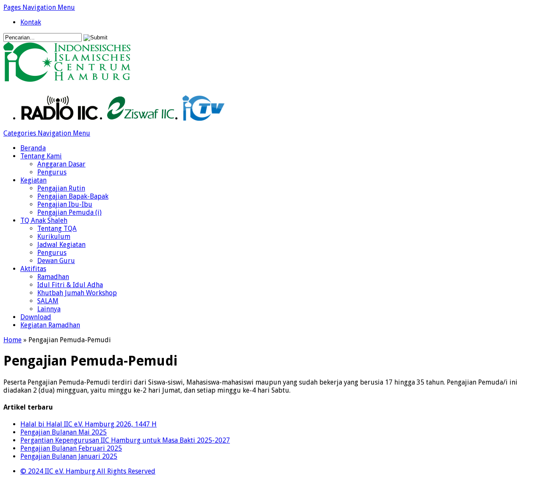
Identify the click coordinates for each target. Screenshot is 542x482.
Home (12, 340)
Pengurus (51, 172)
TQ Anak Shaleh (43, 220)
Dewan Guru (56, 261)
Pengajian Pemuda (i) (69, 212)
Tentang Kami (41, 156)
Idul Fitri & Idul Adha (70, 285)
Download (35, 317)
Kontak (30, 22)
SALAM (47, 301)
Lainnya (49, 309)
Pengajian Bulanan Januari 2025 (68, 456)
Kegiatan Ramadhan (50, 325)
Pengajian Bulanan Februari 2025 (71, 448)
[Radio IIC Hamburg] (59, 118)
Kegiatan (33, 180)
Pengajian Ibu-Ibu (64, 204)
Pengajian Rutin (61, 188)
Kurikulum (53, 237)
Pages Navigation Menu (39, 7)
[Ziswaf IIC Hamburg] (140, 118)
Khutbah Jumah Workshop (77, 293)
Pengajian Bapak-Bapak (72, 196)
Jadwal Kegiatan (61, 245)
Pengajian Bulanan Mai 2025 (63, 432)
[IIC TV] (203, 118)
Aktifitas (33, 269)
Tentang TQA (57, 228)
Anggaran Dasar (61, 164)
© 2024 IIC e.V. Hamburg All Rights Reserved (87, 471)
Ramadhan (53, 277)
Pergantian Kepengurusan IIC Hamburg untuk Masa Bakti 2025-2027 (125, 440)
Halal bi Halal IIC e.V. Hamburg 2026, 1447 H (88, 424)
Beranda (33, 148)
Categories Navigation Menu (46, 133)
